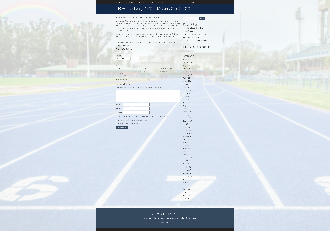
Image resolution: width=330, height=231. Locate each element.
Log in (185, 192)
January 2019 (187, 118)
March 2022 (187, 90)
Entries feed (187, 195)
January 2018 (187, 136)
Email (118, 108)
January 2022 (187, 96)
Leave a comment (153, 18)
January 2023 (187, 81)
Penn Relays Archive (177, 2)
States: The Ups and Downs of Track (195, 34)
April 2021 (186, 109)
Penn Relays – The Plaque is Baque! (195, 40)
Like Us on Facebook (196, 47)
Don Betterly (139, 18)
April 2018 (186, 127)
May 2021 (186, 106)
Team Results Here (122, 46)
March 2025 (187, 59)
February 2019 (187, 115)
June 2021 (186, 102)
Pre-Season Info (192, 2)
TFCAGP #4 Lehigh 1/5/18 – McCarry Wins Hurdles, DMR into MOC (125, 70)
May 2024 (186, 66)
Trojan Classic (162, 2)
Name (118, 105)
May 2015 (186, 182)
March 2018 (187, 130)
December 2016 (188, 158)
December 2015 (188, 176)
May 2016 (186, 161)
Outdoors (142, 2)
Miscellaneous (122, 80)
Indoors (151, 2)
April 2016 (186, 164)
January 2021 (187, 112)
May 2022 (186, 84)
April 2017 (186, 145)
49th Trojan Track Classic (191, 37)
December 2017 (188, 139)
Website (119, 112)
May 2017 (186, 142)
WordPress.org (188, 202)
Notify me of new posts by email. (128, 124)
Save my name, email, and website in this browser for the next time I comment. (143, 116)
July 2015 (186, 179)
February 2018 (187, 133)
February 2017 (187, 152)
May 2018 (186, 124)
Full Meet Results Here (124, 49)
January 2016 (187, 173)
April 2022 (186, 87)
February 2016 (187, 170)
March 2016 (187, 167)
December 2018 (188, 121)
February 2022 (188, 93)
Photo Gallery (165, 222)
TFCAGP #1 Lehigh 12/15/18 (144, 68)
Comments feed (188, 199)
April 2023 (186, 78)
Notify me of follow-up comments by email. (132, 120)
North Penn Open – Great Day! (193, 28)
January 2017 (187, 155)
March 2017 (187, 149)
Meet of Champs (188, 31)
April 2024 (186, 69)
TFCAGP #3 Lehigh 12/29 (165, 68)
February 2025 (188, 62)
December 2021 (188, 99)
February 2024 (188, 75)
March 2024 (187, 72)
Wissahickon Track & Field (126, 2)
